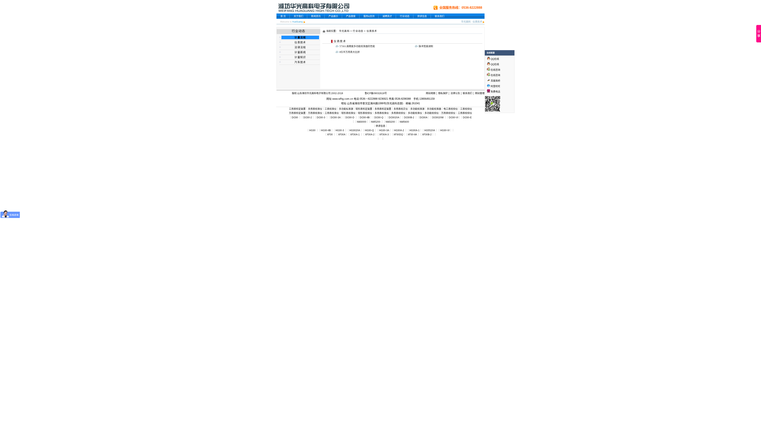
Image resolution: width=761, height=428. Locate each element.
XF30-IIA (412, 134)
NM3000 (361, 121)
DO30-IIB (365, 117)
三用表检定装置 (297, 109)
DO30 (295, 117)
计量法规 (300, 37)
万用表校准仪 (315, 113)
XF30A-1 (355, 134)
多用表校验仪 (398, 113)
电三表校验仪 (451, 109)
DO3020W (438, 117)
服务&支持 (369, 16)
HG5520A (429, 130)
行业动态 (404, 16)
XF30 (330, 134)
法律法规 (300, 47)
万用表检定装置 (297, 113)
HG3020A (354, 130)
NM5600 (404, 121)
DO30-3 (321, 117)
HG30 (312, 130)
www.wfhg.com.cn (342, 98)
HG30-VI (444, 130)
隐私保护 (443, 93)
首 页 (283, 16)
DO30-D (349, 117)
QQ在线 (494, 59)
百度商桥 (495, 80)
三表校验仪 (466, 109)
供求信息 (422, 16)
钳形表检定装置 (364, 109)
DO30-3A (336, 117)
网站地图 (430, 93)
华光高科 (466, 21)
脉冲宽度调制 (426, 46)
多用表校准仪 (315, 109)
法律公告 (455, 93)
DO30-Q (378, 117)
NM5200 (375, 121)
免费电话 (495, 91)
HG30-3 (340, 130)
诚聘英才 (387, 16)
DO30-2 (307, 117)
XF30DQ (398, 134)
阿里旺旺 (495, 86)
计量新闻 (300, 52)
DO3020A (394, 117)
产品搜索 (351, 16)
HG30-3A (384, 130)
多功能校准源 (417, 109)
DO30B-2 (409, 117)
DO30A (423, 117)
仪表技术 (477, 21)
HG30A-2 (399, 130)
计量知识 (300, 57)
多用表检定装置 (383, 109)
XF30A (341, 134)
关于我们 (298, 16)
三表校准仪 (331, 109)
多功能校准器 (434, 109)
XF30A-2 (370, 134)
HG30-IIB (326, 130)
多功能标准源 (346, 109)
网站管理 (480, 93)
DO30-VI (453, 117)
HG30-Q (369, 130)
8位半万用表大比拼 (349, 52)
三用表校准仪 (332, 113)
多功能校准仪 (415, 113)
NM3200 (390, 121)
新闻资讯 (316, 16)
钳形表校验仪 (365, 113)
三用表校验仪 (465, 113)
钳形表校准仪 (348, 113)
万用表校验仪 (448, 113)
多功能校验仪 (431, 113)
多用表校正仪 (401, 109)
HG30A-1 (414, 130)
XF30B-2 (427, 134)
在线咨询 (495, 70)
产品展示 (333, 16)
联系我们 (439, 16)
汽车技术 (300, 62)
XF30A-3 (384, 134)
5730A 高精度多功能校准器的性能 (357, 46)
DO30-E (467, 117)
